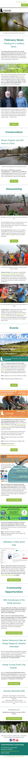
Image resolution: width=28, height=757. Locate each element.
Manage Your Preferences (18, 756)
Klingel (3, 369)
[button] (24, 5)
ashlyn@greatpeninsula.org (8, 445)
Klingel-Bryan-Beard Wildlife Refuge (10, 273)
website (21, 76)
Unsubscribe (7, 756)
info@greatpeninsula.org (7, 575)
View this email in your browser (21, 1)
